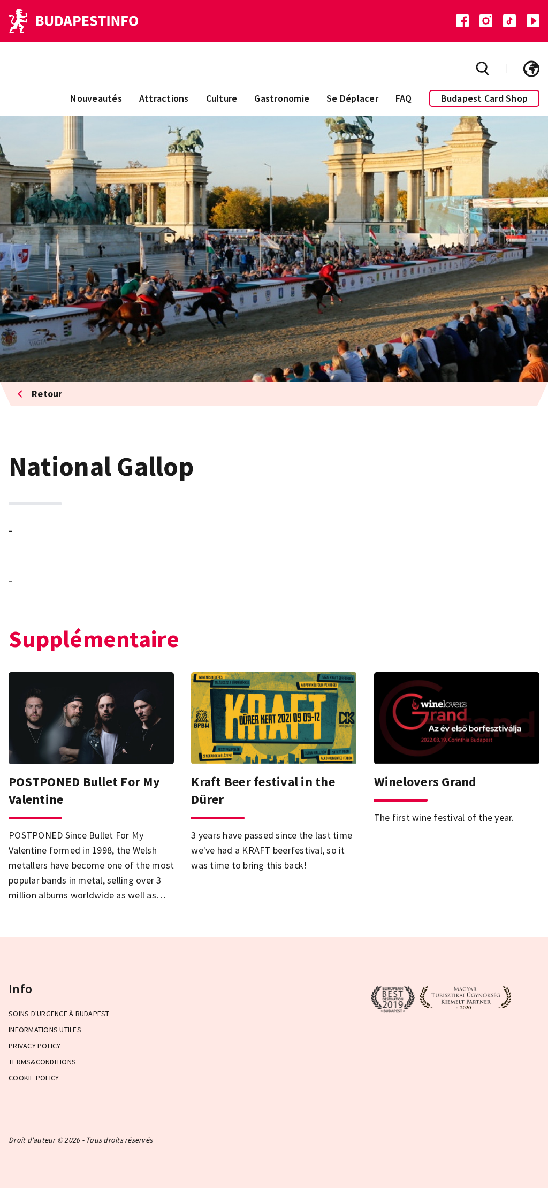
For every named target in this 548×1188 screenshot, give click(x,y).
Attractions (164, 98)
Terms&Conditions (42, 1062)
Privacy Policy (35, 1045)
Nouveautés (96, 98)
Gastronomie (281, 98)
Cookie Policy (34, 1078)
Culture (222, 98)
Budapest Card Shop (484, 98)
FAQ (403, 98)
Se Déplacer (352, 98)
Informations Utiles (45, 1029)
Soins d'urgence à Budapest (59, 1013)
